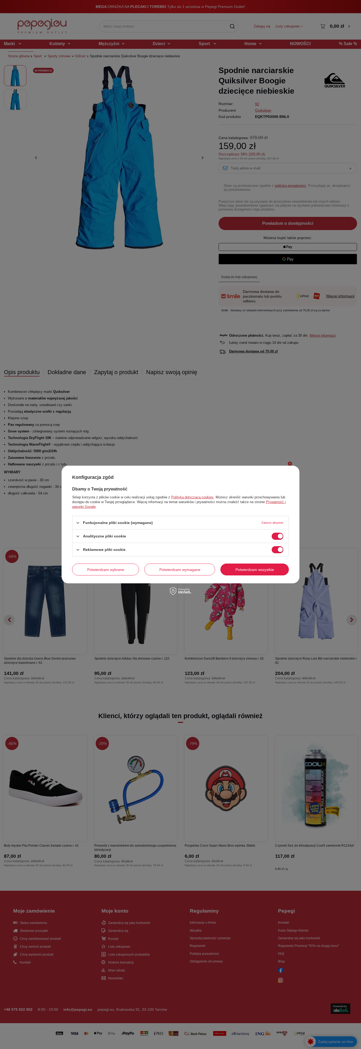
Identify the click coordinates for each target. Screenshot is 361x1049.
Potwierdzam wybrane (105, 569)
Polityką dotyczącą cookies (192, 497)
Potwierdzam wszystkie (254, 569)
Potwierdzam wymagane (179, 569)
